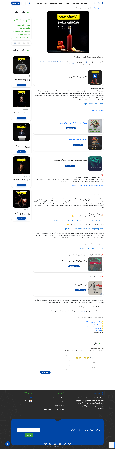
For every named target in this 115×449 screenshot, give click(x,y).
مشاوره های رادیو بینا (59, 405)
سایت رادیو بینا (97, 324)
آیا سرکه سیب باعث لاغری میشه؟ (22, 21)
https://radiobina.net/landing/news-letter (91, 248)
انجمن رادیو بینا (81, 311)
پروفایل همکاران (60, 401)
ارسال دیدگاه (45, 372)
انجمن (45, 3)
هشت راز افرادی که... (23, 25)
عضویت (29, 435)
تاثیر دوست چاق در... (23, 28)
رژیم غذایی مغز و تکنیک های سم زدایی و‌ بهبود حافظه (71, 123)
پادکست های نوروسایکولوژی (93, 322)
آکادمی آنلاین (75, 3)
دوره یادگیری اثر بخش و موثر (78, 139)
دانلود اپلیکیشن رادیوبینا (97, 110)
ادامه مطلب (21, 85)
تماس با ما (39, 3)
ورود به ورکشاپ (74, 266)
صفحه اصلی (84, 3)
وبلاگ (95, 8)
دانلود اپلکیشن (53, 3)
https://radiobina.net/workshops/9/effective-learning (87, 186)
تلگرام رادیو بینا (97, 328)
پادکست (61, 3)
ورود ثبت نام (15, 3)
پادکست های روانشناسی (94, 326)
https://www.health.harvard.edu (94, 104)
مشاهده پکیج (70, 128)
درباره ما (62, 413)
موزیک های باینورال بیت (58, 398)
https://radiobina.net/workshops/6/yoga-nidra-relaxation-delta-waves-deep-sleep (78, 220)
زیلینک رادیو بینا (97, 330)
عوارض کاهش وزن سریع (22, 37)
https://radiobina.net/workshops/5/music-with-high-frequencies (84, 229)
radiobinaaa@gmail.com (23, 397)
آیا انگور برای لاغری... (23, 34)
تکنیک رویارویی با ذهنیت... (21, 31)
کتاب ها (67, 3)
